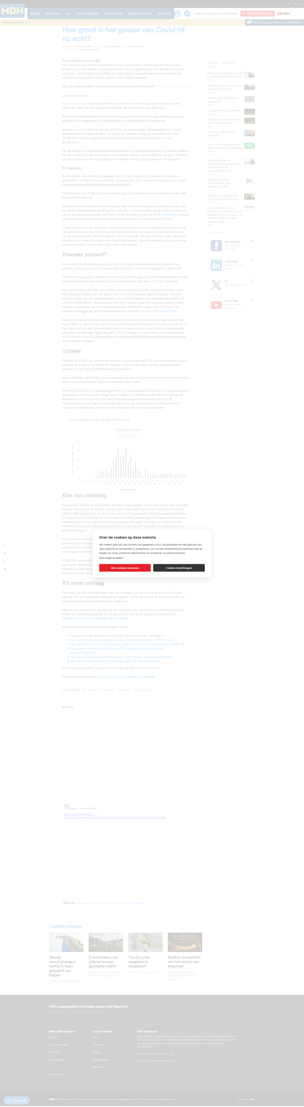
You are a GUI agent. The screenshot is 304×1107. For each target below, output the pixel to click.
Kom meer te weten (111, 557)
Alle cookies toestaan (125, 568)
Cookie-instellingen (179, 568)
